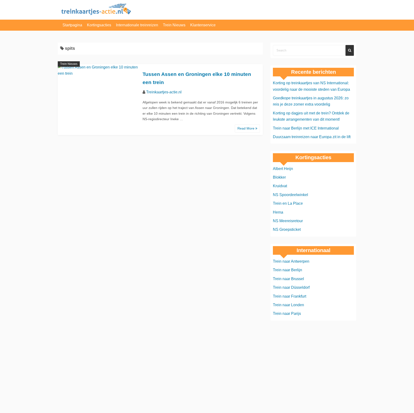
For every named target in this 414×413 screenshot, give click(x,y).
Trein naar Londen (288, 305)
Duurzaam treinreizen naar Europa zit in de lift (312, 137)
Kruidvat (280, 186)
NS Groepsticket (287, 229)
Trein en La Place (288, 203)
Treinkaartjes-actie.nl (164, 92)
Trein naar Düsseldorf (291, 287)
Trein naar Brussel (288, 279)
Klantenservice (203, 25)
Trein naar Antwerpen (291, 261)
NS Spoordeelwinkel (290, 195)
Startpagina (72, 25)
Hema (278, 212)
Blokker (279, 177)
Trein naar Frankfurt (289, 296)
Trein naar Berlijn (287, 270)
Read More (246, 128)
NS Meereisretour (288, 221)
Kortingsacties (99, 25)
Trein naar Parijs (287, 313)
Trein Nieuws (174, 25)
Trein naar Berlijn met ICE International (306, 128)
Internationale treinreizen (137, 25)
